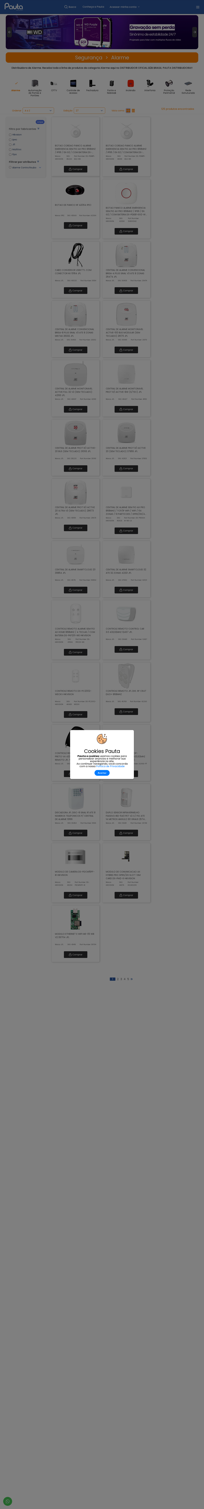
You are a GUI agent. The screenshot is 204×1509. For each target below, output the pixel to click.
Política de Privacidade (110, 766)
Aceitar (102, 773)
